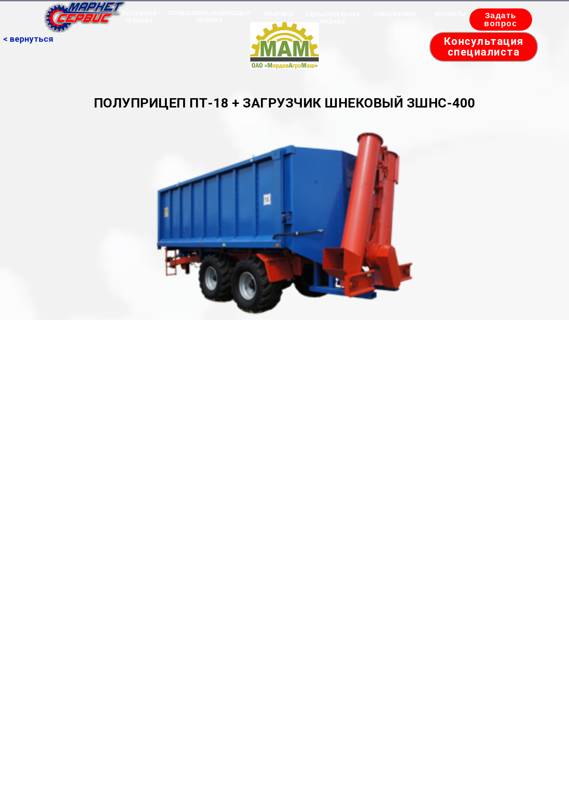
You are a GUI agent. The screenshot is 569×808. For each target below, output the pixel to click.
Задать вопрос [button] (500, 19)
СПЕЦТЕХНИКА (395, 14)
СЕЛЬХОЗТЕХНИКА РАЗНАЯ (333, 18)
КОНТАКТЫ (450, 14)
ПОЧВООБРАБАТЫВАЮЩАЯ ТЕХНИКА (209, 17)
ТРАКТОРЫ (278, 14)
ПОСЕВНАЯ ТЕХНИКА (139, 17)
